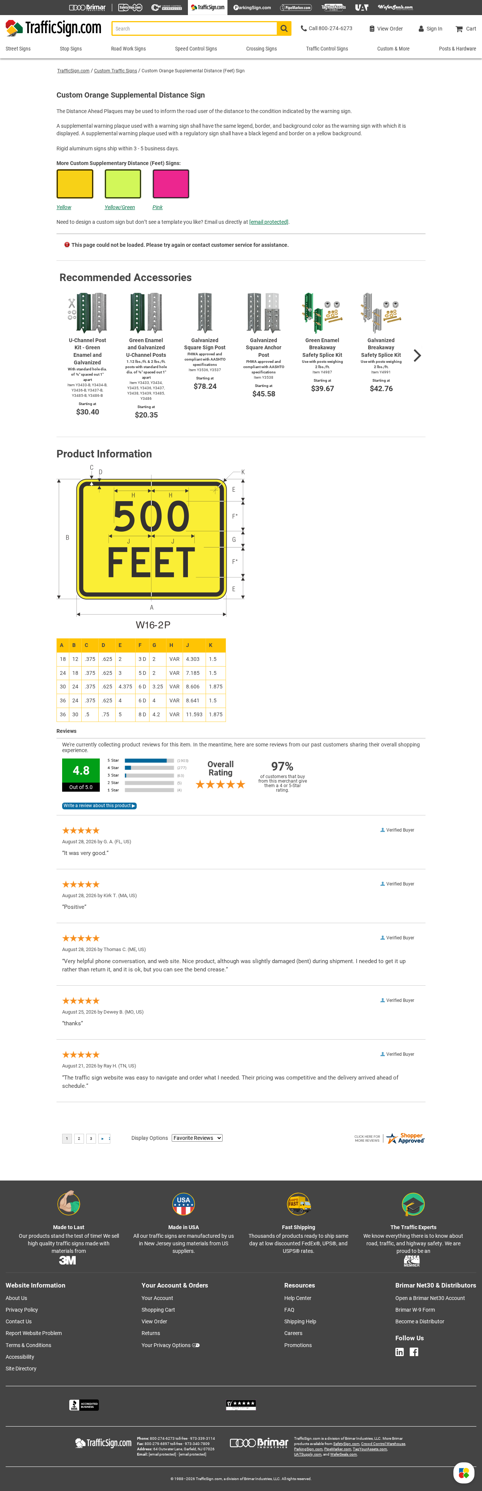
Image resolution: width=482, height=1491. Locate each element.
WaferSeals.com (343, 1454)
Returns (151, 1333)
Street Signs (18, 49)
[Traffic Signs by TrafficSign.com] (51, 36)
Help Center (297, 1298)
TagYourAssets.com (370, 1449)
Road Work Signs (128, 49)
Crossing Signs (261, 49)
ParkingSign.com (308, 1449)
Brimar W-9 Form (415, 1310)
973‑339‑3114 (202, 1438)
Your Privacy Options (166, 1345)
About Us (16, 1298)
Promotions (298, 1345)
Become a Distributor (419, 1321)
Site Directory (21, 1369)
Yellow (63, 207)
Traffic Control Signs (327, 49)
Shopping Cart (158, 1310)
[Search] (284, 28)
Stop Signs (71, 49)
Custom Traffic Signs (115, 70)
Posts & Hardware (457, 49)
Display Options (149, 1138)
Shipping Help (300, 1321)
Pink (158, 207)
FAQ (289, 1310)
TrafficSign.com (73, 70)
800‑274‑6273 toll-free (169, 1438)
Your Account (157, 1298)
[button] (463, 1472)
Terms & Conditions (28, 1345)
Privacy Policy (22, 1310)
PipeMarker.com (337, 1449)
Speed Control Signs (196, 49)
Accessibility (20, 1357)
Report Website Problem (34, 1333)
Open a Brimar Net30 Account (430, 1298)
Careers (293, 1333)
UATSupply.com (308, 1454)
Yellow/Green (120, 207)
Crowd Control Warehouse (383, 1444)
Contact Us (19, 1321)
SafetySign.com (346, 1444)
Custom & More (393, 49)
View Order (154, 1321)
